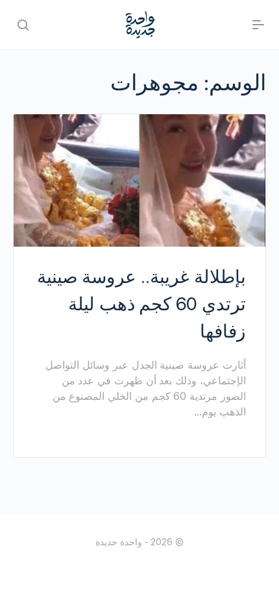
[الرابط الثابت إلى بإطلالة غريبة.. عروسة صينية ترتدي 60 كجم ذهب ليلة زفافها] (139, 180)
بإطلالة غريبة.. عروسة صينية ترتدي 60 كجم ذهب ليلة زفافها (141, 303)
